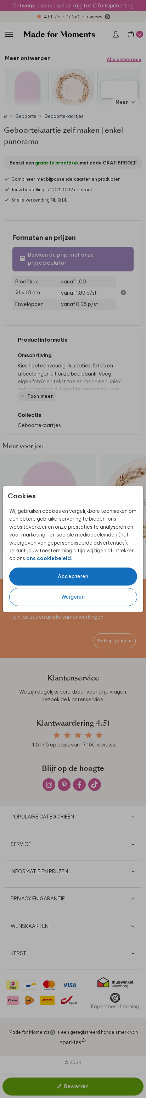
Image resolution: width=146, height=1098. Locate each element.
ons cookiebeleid (48, 558)
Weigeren (73, 597)
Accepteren (73, 576)
